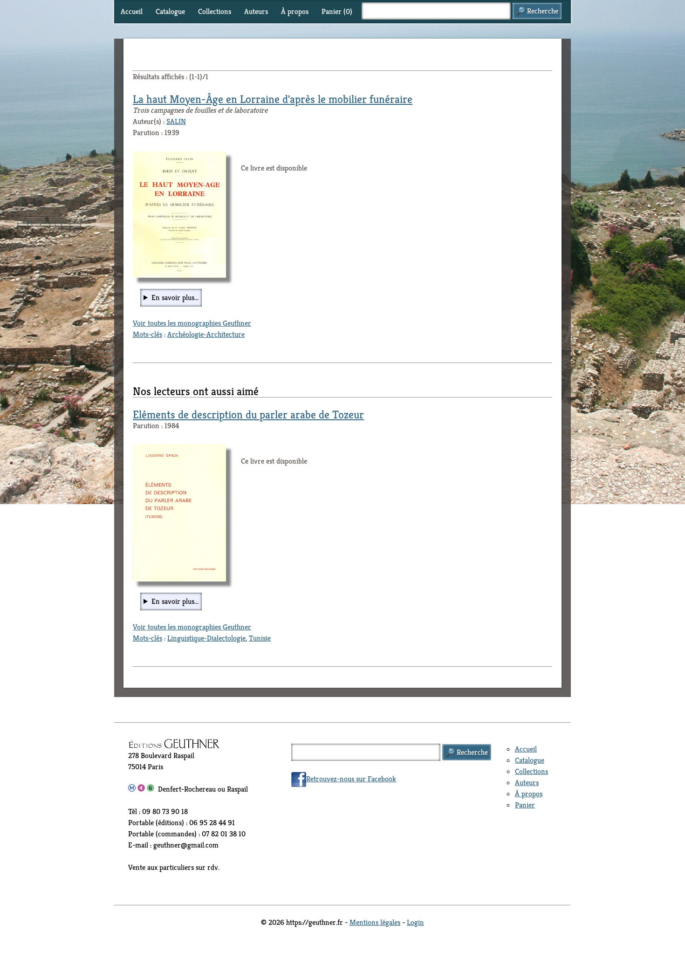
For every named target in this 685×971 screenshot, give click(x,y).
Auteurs (256, 11)
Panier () (337, 11)
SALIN (176, 121)
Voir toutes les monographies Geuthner (192, 323)
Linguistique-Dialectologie (206, 638)
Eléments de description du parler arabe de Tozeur (248, 415)
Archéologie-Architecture (206, 334)
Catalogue (170, 11)
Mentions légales (374, 922)
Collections (214, 11)
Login (415, 922)
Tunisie (260, 638)
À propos (294, 11)
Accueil (132, 11)
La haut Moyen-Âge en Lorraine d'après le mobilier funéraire (272, 99)
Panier (525, 805)
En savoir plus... (175, 297)
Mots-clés (147, 334)
